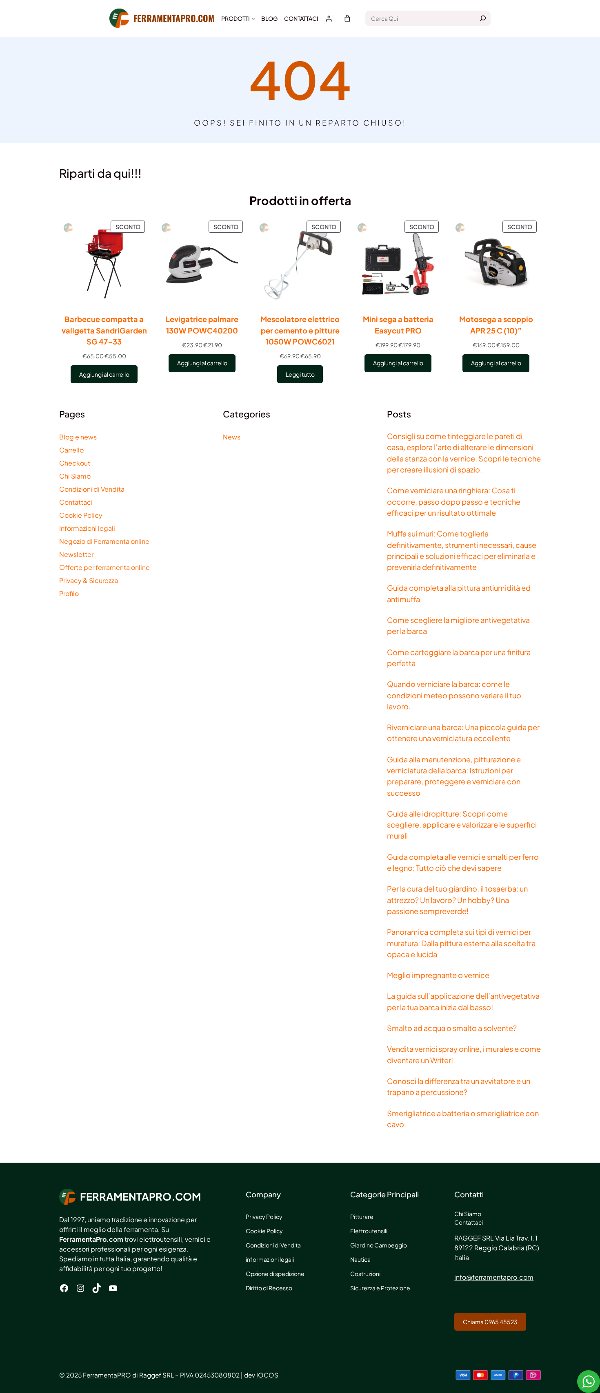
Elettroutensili (368, 1230)
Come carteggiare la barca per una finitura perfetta (459, 657)
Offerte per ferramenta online (104, 567)
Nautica (360, 1259)
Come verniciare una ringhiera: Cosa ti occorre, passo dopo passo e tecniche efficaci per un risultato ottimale (453, 501)
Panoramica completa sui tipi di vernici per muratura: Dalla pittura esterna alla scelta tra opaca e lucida (461, 943)
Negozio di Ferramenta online (104, 541)
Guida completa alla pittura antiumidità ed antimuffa (459, 593)
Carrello (71, 450)
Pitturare (361, 1216)
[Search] (483, 18)
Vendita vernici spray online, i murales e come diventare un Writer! (464, 1054)
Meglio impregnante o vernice (438, 975)
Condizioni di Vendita (91, 489)
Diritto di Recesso (269, 1287)
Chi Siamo (75, 476)
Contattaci (76, 502)
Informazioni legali (87, 528)
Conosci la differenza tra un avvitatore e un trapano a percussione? (458, 1086)
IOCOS (267, 1375)
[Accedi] (328, 18)
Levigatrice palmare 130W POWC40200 (202, 324)
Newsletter (76, 554)
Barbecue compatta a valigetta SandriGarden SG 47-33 (104, 330)
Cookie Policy (80, 515)
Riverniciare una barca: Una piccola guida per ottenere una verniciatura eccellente (463, 732)
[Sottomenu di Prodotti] (253, 18)
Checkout (74, 463)
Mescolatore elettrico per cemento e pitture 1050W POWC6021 (300, 330)
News (231, 437)
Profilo (69, 593)
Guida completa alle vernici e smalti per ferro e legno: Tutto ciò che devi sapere (463, 862)
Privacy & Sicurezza (88, 580)
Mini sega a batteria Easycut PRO (398, 324)
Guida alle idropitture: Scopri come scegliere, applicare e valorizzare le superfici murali (462, 825)
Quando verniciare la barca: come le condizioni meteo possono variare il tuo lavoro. (454, 695)
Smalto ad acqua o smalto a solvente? (452, 1028)
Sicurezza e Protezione (380, 1287)
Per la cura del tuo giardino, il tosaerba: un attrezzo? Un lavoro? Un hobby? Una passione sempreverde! (457, 900)
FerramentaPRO (107, 1375)
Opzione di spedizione (275, 1273)
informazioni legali (270, 1259)
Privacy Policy (264, 1216)
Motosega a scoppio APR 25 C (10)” (496, 324)
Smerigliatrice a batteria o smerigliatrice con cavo (463, 1118)
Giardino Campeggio (378, 1245)
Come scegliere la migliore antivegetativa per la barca (458, 625)
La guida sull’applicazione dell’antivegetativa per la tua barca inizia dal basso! (463, 1001)
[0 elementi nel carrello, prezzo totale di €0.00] (347, 18)
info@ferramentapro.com (493, 1277)
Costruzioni (365, 1273)
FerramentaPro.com (173, 17)
